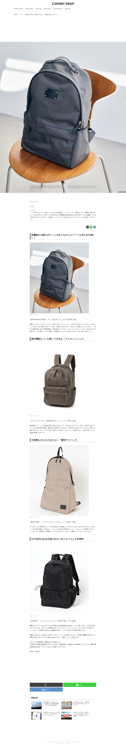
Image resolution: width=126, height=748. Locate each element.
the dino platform (65, 743)
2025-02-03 (33, 201)
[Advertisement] (63, 29)
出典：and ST (122, 192)
